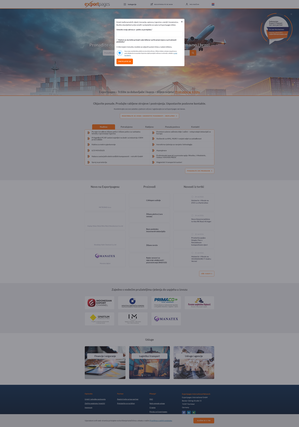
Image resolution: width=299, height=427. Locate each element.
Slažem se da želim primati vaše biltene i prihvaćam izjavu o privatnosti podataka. (146, 41)
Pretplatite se (124, 61)
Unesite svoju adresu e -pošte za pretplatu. (134, 29)
